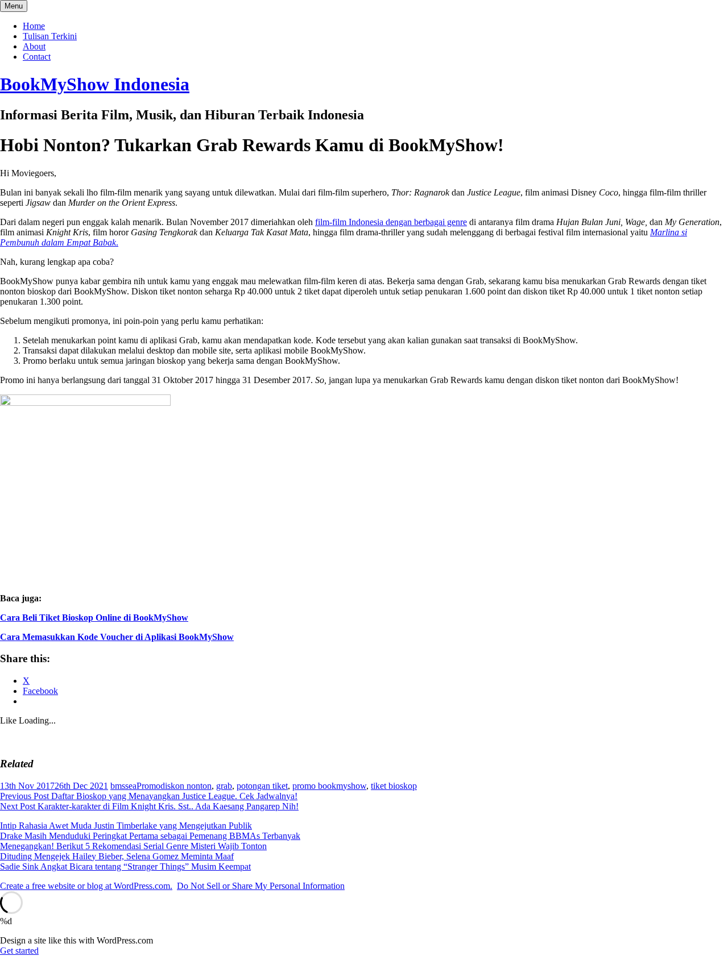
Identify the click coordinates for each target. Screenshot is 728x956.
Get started (19, 950)
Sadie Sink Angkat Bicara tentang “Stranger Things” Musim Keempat (125, 866)
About (34, 46)
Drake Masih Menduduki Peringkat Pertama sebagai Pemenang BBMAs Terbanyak (150, 836)
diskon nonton (186, 786)
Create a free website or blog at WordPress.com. (86, 886)
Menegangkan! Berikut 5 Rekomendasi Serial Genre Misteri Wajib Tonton (133, 846)
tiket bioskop (394, 786)
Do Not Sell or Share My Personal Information (261, 886)
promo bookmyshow (329, 786)
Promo (148, 786)
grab (224, 786)
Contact (37, 56)
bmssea (123, 786)
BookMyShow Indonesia (94, 84)
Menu (14, 6)
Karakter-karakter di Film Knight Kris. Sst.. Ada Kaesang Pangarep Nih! (149, 806)
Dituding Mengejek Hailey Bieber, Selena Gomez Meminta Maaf (117, 856)
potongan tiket (262, 786)
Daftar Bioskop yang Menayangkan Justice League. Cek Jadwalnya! (148, 796)
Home (34, 26)
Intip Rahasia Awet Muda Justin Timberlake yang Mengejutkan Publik (126, 825)
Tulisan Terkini (50, 36)
